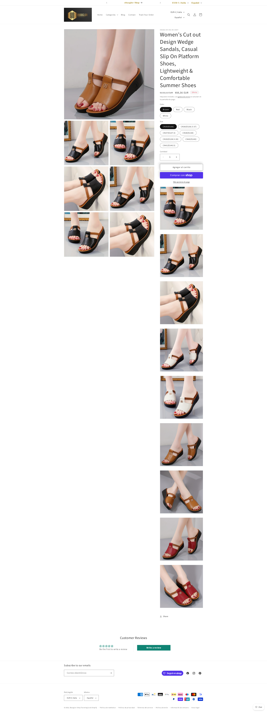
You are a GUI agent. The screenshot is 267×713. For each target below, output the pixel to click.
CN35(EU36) (168, 126)
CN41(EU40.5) (169, 145)
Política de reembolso (108, 708)
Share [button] (165, 616)
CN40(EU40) (191, 139)
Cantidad (163, 151)
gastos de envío (184, 97)
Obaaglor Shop (75, 708)
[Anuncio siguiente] (160, 2)
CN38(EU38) (188, 133)
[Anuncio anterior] (107, 2)
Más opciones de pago (181, 182)
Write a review (153, 647)
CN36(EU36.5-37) (188, 126)
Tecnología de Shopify (89, 708)
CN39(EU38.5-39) (170, 139)
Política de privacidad (126, 708)
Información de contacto (180, 708)
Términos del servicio (145, 708)
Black (189, 109)
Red (178, 109)
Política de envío (162, 708)
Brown (166, 109)
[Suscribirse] (111, 673)
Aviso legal (195, 708)
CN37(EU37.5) (169, 133)
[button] (111, 15)
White (165, 115)
